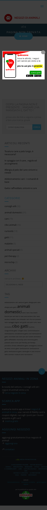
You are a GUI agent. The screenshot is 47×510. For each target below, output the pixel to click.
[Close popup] (43, 52)
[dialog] (23, 65)
